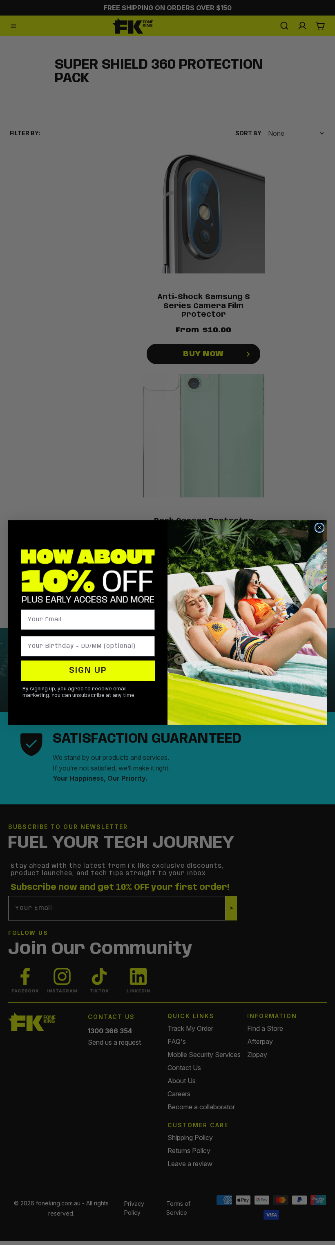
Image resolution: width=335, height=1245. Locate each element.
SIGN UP (88, 670)
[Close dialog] (319, 528)
